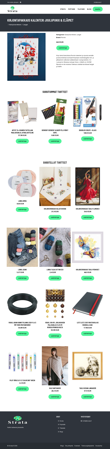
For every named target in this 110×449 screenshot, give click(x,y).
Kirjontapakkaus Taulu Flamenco (87, 209)
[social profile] (20, 2)
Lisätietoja (63, 48)
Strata (63, 9)
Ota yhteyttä (69, 446)
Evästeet (77, 446)
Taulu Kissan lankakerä (87, 388)
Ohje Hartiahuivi (55, 388)
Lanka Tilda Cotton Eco (55, 269)
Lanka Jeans (22, 269)
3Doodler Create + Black (87, 130)
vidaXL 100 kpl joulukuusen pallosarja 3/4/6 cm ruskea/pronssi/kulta (55, 324)
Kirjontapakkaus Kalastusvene (55, 209)
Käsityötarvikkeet (15, 25)
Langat (25, 25)
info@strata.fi (97, 2)
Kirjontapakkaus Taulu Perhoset (87, 269)
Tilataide (81, 9)
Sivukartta (98, 446)
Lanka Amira (22, 201)
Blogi (89, 9)
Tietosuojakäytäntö (87, 446)
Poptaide (71, 9)
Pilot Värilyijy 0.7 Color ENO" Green (22, 380)
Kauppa (97, 9)
